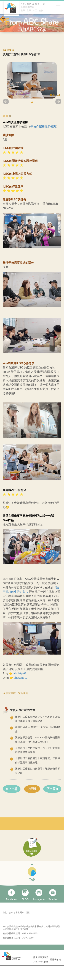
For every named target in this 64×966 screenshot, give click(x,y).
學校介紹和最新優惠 (43, 126)
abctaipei (19, 673)
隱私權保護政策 (40, 957)
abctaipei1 (20, 677)
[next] (52, 789)
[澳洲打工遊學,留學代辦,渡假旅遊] (12, 14)
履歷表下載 (55, 959)
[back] (32, 789)
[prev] (12, 789)
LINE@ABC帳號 (40, 961)
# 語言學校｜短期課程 (16, 693)
